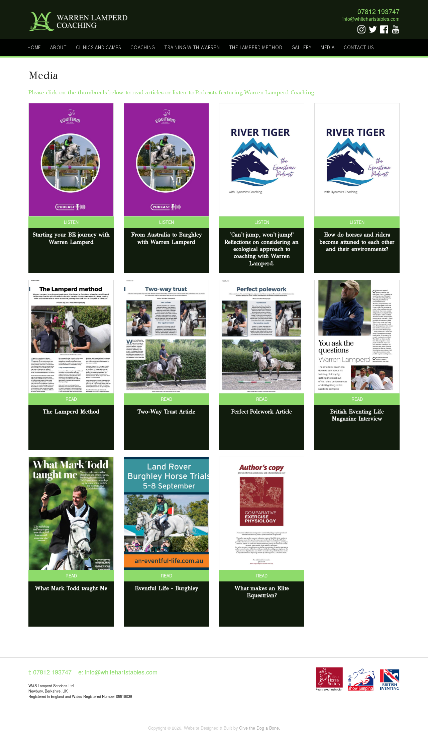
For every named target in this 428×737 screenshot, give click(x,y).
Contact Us (359, 47)
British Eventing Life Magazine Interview (357, 415)
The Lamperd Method (256, 47)
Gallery (302, 47)
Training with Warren (192, 47)
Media (328, 47)
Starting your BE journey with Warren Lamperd (71, 238)
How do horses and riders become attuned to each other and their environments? (357, 242)
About (58, 47)
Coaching (142, 47)
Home (34, 47)
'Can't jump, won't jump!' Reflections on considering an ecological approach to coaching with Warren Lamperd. (262, 249)
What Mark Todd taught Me (71, 588)
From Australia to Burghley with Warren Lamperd (166, 238)
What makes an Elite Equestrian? (262, 592)
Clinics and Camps (98, 47)
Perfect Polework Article (261, 411)
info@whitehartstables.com (371, 18)
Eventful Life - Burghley (166, 588)
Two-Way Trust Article (166, 411)
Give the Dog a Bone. (259, 728)
